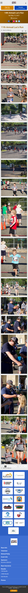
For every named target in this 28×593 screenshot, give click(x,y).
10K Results (4, 571)
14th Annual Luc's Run (14, 13)
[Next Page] (25, 31)
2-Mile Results (5, 574)
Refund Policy (5, 554)
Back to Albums (7, 30)
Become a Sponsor (6, 562)
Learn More (15, 588)
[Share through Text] (19, 21)
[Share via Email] (16, 21)
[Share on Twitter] (11, 21)
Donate (21, 7)
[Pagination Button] (25, 466)
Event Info (4, 557)
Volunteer (4, 551)
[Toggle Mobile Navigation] (1, 2)
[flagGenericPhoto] (22, 48)
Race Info (4, 548)
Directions (14, 18)
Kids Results (4, 576)
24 (20, 466)
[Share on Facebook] (9, 21)
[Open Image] (14, 41)
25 (23, 466)
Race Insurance (6, 566)
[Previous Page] (22, 31)
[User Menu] (26, 3)
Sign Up (7, 7)
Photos (3, 580)
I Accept (13, 590)
